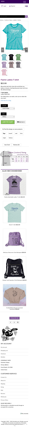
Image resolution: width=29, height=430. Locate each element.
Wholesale (3, 396)
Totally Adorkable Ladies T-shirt (12, 197)
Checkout (3, 353)
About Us (3, 380)
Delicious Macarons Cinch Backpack (12, 252)
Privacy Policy (4, 400)
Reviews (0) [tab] (16, 144)
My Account (4, 347)
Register (13, 6)
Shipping (3, 383)
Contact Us (3, 377)
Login (4, 6)
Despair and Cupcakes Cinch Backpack (12, 280)
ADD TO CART (7, 122)
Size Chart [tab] (7, 144)
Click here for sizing (6, 100)
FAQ (2, 390)
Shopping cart (4, 350)
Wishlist (3, 357)
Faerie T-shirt (12, 224)
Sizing (2, 387)
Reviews (3, 393)
